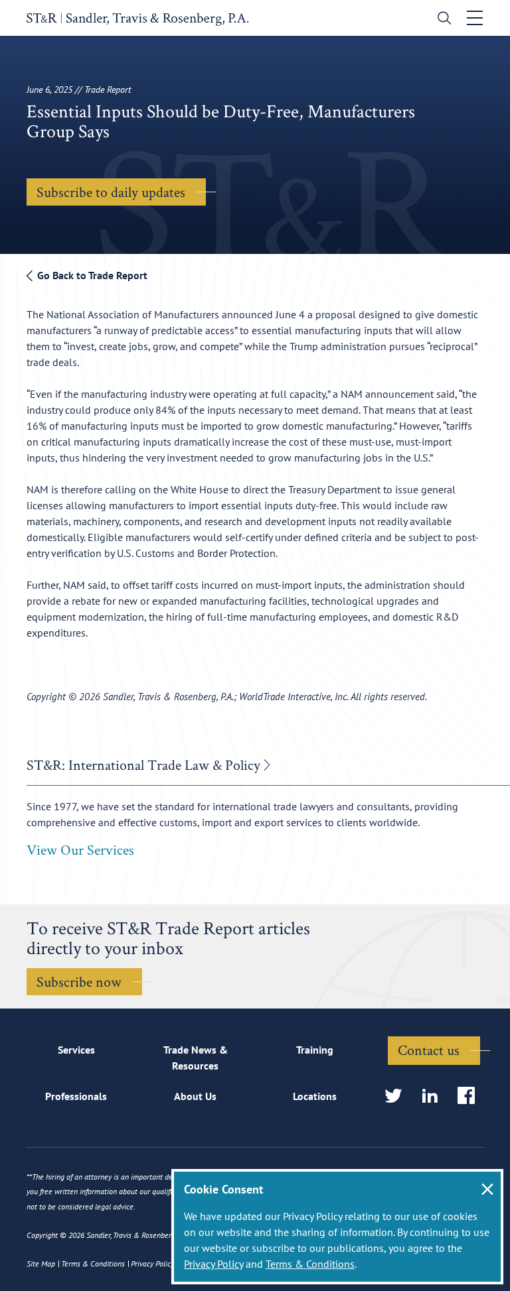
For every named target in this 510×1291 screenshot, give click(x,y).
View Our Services (80, 849)
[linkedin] (434, 1096)
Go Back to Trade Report (91, 275)
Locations (315, 1096)
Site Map (41, 1263)
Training (314, 1049)
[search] (441, 19)
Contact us (429, 1049)
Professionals (76, 1096)
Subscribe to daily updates (111, 191)
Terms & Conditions (310, 1263)
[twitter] (397, 1096)
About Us (195, 1096)
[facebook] (470, 1096)
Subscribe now (79, 981)
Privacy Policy (213, 1263)
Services (76, 1049)
